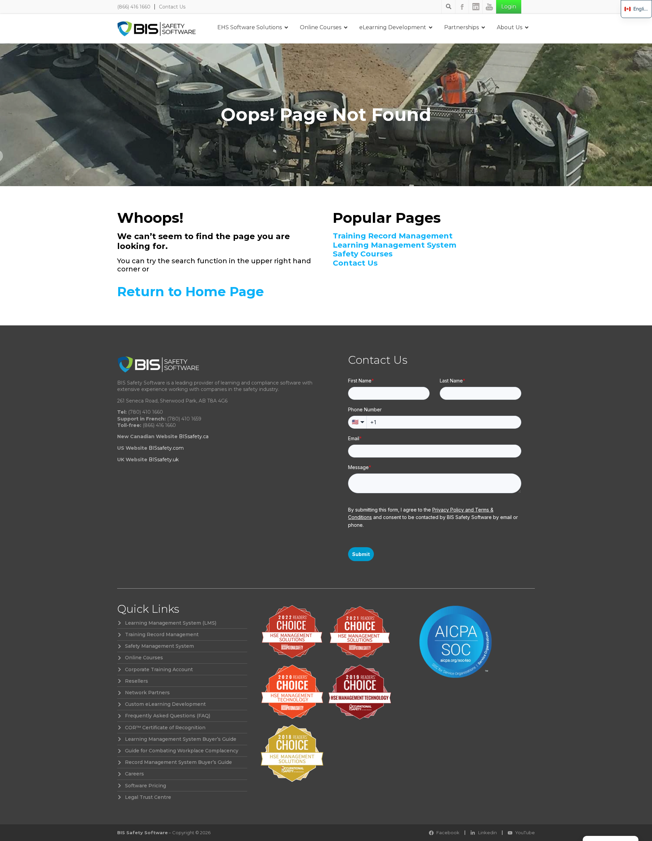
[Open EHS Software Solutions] (286, 27)
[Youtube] (489, 7)
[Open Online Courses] (345, 27)
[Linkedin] (476, 7)
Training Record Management (393, 236)
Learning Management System (394, 245)
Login (508, 6)
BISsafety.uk (164, 460)
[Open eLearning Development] (430, 27)
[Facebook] (462, 7)
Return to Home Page (190, 292)
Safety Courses (363, 254)
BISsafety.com (166, 448)
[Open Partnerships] (483, 27)
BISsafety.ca (194, 436)
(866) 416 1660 (133, 7)
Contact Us (172, 7)
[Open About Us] (526, 27)
